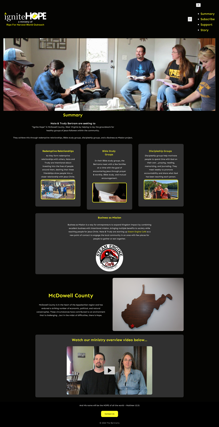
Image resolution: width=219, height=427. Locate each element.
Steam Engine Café (137, 231)
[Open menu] (190, 19)
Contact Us (109, 414)
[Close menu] (198, 5)
